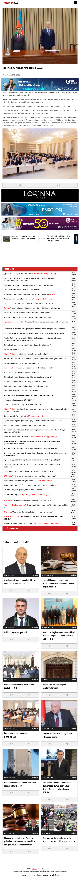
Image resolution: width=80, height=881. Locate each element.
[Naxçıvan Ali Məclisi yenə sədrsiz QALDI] (40, 36)
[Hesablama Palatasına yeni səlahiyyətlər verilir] (59, 664)
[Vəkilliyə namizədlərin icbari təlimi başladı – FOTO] (21, 664)
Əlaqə (45, 875)
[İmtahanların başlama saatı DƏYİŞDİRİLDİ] (21, 713)
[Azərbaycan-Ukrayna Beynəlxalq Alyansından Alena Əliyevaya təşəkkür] (59, 817)
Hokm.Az (34, 869)
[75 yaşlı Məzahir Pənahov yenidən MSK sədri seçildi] (59, 713)
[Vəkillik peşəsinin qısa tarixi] (21, 612)
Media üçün (54, 875)
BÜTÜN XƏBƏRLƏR (12, 528)
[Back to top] (74, 875)
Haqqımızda (25, 875)
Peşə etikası (36, 875)
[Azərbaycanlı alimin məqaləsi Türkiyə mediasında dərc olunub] (21, 560)
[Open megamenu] (75, 2)
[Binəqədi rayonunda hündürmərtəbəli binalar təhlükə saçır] (21, 762)
